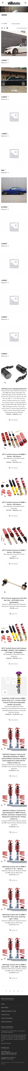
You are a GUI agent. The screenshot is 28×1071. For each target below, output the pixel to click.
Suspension (16, 390)
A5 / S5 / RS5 (15, 396)
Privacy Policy (5, 1014)
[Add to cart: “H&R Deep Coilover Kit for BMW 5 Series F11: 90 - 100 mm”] (4, 860)
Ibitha (21, 408)
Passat (4, 400)
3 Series (7, 402)
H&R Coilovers (19, 872)
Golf (24, 398)
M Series (14, 766)
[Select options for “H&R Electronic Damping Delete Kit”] (4, 382)
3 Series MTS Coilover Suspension (17, 606)
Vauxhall (18, 394)
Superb (18, 408)
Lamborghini (9, 406)
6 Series (15, 406)
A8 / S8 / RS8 (6, 398)
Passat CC (8, 408)
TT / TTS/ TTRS (15, 398)
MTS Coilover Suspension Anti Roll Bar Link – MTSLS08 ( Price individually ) (14, 600)
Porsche (14, 394)
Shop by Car (23, 390)
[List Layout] (5, 28)
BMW (7, 392)
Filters (5, 23)
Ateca (14, 410)
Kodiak (18, 410)
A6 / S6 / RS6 (22, 396)
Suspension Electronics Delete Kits (14, 412)
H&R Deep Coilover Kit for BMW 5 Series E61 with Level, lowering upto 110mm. (14, 917)
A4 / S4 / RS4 (7, 396)
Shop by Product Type (7, 390)
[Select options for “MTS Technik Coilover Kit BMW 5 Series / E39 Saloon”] (4, 448)
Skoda (13, 392)
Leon (25, 408)
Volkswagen (19, 392)
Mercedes (8, 394)
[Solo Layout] (2, 28)
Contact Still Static (6, 1021)
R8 (14, 400)
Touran (3, 408)
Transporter (9, 400)
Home (3, 1004)
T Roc (19, 406)
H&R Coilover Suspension (15, 764)
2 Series (10, 410)
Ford (24, 392)
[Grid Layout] (7, 28)
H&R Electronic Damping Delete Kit (14, 389)
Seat (10, 392)
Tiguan (23, 406)
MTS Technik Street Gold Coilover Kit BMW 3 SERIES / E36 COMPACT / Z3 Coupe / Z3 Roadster (14, 650)
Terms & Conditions (7, 1018)
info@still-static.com (11, 1053)
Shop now (4, 62)
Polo (21, 398)
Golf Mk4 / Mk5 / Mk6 (10, 404)
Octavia (14, 408)
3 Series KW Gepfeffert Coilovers (16, 708)
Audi (4, 392)
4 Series (5, 410)
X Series (22, 410)
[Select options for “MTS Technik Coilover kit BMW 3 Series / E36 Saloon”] (4, 496)
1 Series (16, 402)
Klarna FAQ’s (4, 1007)
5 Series (12, 402)
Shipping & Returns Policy (8, 1011)
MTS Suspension (8, 458)
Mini (20, 402)
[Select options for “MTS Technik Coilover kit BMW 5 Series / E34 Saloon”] (4, 544)
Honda (3, 394)
